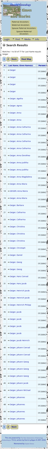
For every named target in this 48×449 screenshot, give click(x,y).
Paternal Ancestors (20, 22)
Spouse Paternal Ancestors (24, 28)
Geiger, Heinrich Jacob (20, 290)
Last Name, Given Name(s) (20, 65)
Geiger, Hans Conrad (19, 276)
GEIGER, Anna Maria (19, 191)
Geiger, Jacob (15, 312)
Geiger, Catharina (17, 212)
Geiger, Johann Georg (19, 361)
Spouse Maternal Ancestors (24, 32)
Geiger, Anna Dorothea (20, 155)
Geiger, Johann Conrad (20, 347)
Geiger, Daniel (16, 255)
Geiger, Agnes (16, 105)
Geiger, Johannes (17, 397)
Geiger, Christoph (17, 248)
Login (7, 39)
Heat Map (26, 59)
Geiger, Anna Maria (18, 184)
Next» (14, 59)
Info (37, 39)
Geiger (13, 70)
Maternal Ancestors (20, 25)
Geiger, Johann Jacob (19, 383)
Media (27, 39)
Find (17, 39)
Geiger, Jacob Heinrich (20, 340)
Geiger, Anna (15, 112)
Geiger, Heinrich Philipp (20, 305)
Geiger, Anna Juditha (19, 162)
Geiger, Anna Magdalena (21, 176)
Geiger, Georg (16, 262)
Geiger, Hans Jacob (18, 283)
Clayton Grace (29, 444)
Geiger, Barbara (17, 205)
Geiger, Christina (17, 226)
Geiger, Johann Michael (20, 390)
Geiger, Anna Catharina (20, 127)
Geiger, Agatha (16, 98)
